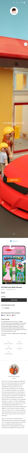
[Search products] (26, 44)
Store (2, 289)
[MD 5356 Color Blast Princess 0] (14, 265)
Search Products (8, 343)
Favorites (19, 348)
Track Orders (8, 348)
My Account (19, 343)
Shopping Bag (8, 353)
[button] (6, 308)
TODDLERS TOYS (10, 289)
